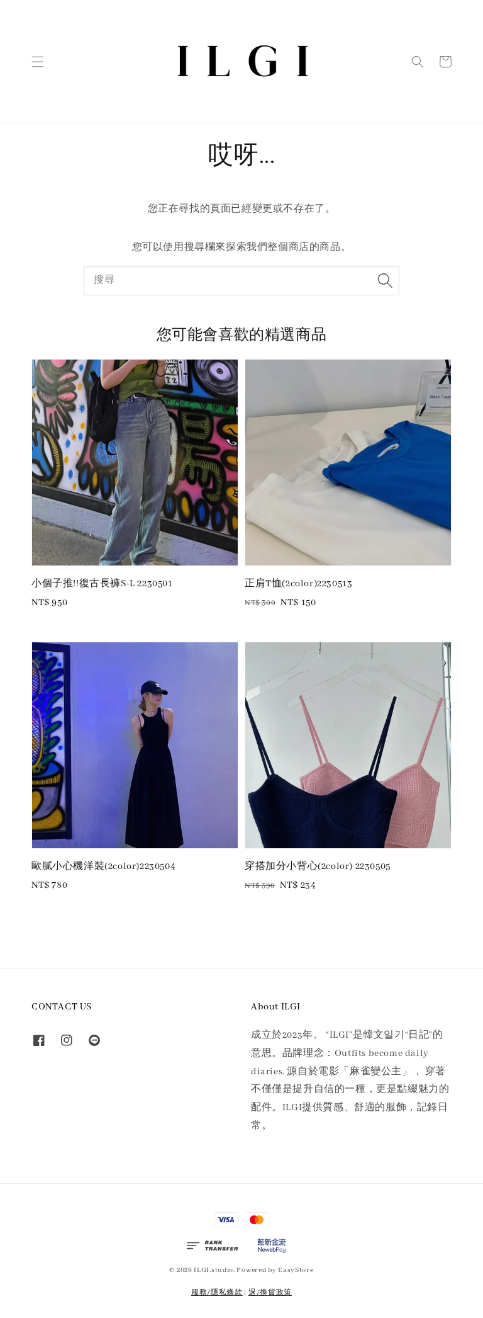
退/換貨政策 (270, 1292)
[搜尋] (385, 280)
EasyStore (295, 1270)
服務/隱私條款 (217, 1292)
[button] (38, 62)
